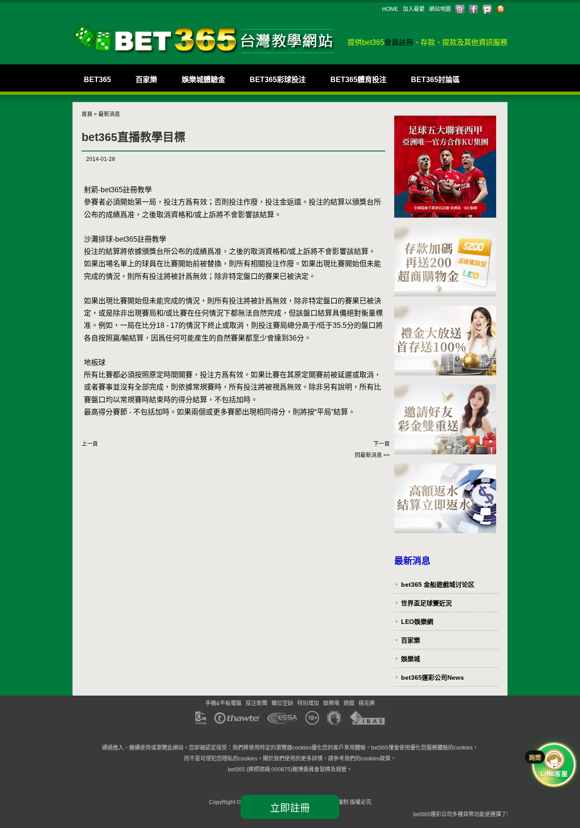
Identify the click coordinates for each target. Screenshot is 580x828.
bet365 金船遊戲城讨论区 (437, 584)
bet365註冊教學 (126, 190)
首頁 (87, 114)
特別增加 (308, 703)
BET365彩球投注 (278, 79)
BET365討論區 (435, 79)
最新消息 (109, 114)
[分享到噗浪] (487, 9)
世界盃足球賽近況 (426, 603)
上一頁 (90, 444)
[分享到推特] (459, 9)
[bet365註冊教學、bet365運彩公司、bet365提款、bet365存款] (203, 39)
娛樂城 (410, 658)
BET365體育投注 (358, 79)
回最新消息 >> (372, 455)
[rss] (500, 9)
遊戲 (348, 703)
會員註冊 (398, 42)
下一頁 (381, 444)
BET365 (97, 79)
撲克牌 (366, 703)
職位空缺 (282, 703)
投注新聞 (256, 703)
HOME (390, 9)
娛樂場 (331, 703)
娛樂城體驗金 (203, 79)
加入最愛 (414, 9)
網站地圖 (440, 9)
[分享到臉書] (473, 9)
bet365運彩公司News (432, 677)
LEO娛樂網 (417, 621)
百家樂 (146, 79)
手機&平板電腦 (223, 703)
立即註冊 (290, 807)
